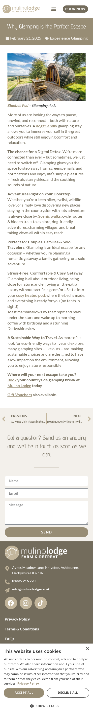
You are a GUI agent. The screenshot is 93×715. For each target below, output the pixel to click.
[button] (54, 9)
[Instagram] (26, 603)
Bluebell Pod (18, 105)
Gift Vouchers (19, 394)
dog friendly (46, 125)
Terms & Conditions (22, 628)
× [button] (87, 649)
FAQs (9, 638)
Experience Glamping (69, 38)
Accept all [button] (24, 693)
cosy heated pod (30, 295)
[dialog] (46, 679)
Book (12, 379)
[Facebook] (11, 603)
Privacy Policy (17, 619)
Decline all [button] (68, 693)
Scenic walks (49, 216)
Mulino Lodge (19, 385)
